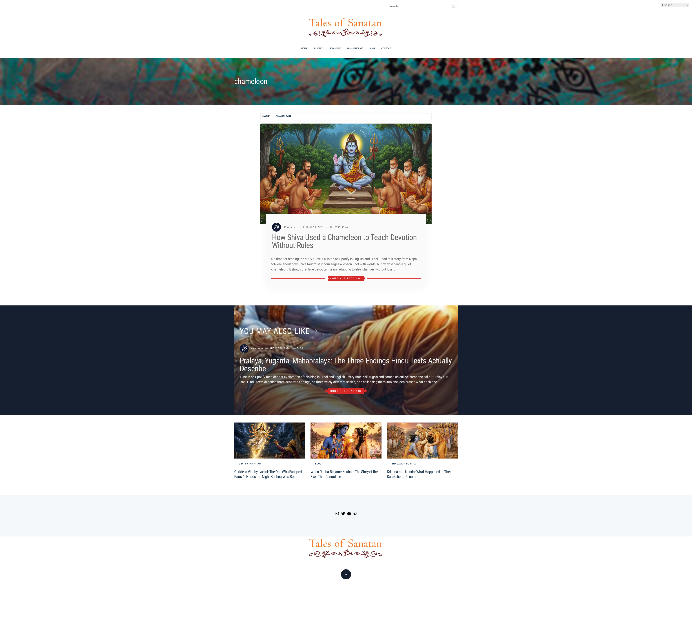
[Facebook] (348, 514)
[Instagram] (336, 514)
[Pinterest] (354, 514)
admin (291, 226)
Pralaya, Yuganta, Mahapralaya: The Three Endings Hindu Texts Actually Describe (346, 364)
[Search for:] (422, 6)
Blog (372, 48)
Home (304, 48)
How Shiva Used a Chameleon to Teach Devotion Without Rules (344, 241)
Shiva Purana (339, 226)
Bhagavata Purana (404, 463)
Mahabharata (355, 48)
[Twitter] (342, 514)
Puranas (318, 48)
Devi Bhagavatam (250, 463)
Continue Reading (345, 278)
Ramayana (335, 48)
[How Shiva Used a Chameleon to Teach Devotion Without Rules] (346, 174)
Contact (386, 48)
